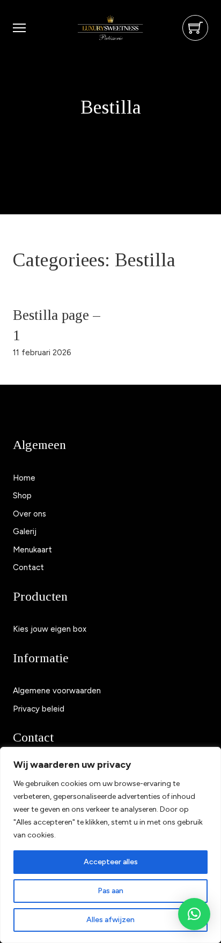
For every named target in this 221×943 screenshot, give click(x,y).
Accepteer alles (111, 861)
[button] (194, 914)
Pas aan (110, 890)
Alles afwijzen (110, 919)
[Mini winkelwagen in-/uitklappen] (195, 28)
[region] (110, 845)
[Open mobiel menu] (19, 28)
